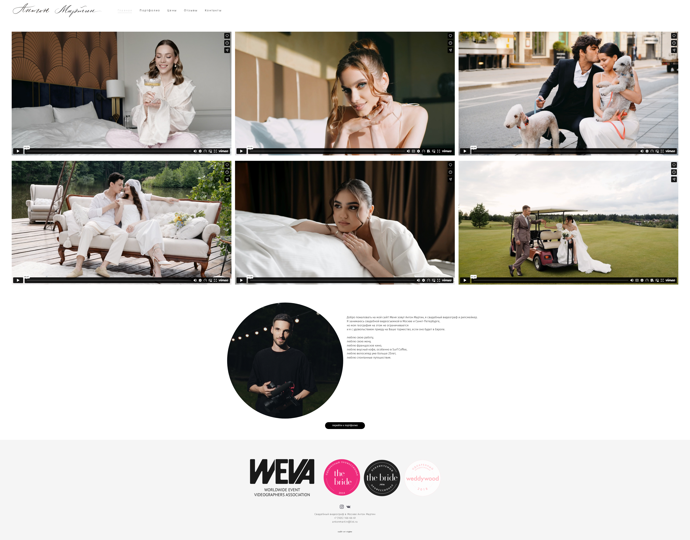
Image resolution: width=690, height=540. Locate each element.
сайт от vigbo (345, 532)
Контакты (213, 10)
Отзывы (191, 10)
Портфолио (150, 10)
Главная (125, 10)
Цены (172, 10)
